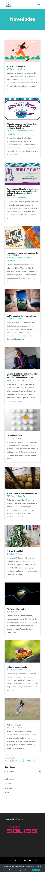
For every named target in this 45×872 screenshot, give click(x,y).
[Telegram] (24, 860)
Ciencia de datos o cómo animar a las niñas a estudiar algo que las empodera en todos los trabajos (22, 376)
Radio (20, 318)
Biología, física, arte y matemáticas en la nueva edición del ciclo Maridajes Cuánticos (21, 126)
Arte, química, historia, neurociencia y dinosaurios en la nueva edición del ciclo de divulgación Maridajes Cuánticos (22, 192)
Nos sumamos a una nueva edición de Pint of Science (22, 254)
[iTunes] (35, 860)
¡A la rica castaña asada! (17, 667)
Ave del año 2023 (14, 725)
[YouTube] (30, 860)
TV (24, 496)
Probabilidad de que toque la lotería (22, 493)
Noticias (30, 130)
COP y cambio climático (17, 609)
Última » (30, 761)
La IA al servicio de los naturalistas (21, 316)
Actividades (22, 130)
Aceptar (36, 870)
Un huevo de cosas (14, 435)
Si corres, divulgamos (16, 66)
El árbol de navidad (15, 551)
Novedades (21, 69)
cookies (12, 866)
